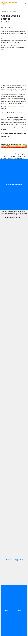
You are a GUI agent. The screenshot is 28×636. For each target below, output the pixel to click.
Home (2, 11)
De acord (20, 610)
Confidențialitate (8, 559)
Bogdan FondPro (6, 21)
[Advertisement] (14, 66)
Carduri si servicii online (10, 11)
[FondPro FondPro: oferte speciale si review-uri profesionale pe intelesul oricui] (9, 3)
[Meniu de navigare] (25, 3)
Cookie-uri (20, 559)
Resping (7, 610)
